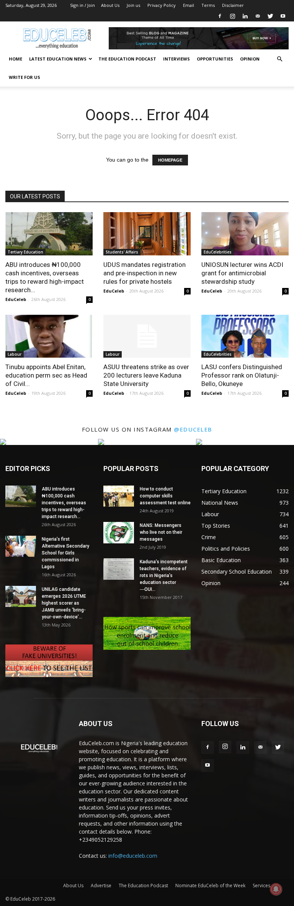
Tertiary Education (25, 252)
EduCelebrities (218, 252)
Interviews (176, 59)
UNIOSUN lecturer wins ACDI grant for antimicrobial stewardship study (242, 273)
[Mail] (257, 16)
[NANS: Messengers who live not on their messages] (118, 532)
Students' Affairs (122, 252)
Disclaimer (233, 5)
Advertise (101, 885)
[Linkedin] (245, 16)
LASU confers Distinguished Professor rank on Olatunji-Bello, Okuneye (241, 375)
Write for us (24, 77)
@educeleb (193, 429)
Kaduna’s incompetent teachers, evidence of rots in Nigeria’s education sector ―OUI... (164, 575)
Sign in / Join (82, 5)
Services (261, 885)
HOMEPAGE (170, 160)
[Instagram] (232, 16)
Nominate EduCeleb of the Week (210, 885)
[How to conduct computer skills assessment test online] (118, 496)
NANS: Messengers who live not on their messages (161, 532)
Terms (208, 5)
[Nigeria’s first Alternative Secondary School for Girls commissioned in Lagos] (20, 546)
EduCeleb (15, 299)
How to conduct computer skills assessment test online (165, 495)
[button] (279, 59)
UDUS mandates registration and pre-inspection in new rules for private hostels (144, 273)
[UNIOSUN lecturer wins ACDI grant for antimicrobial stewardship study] (245, 233)
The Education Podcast (127, 59)
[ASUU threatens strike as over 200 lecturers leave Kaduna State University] (147, 336)
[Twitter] (270, 16)
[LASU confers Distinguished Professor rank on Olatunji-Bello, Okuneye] (245, 336)
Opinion (250, 59)
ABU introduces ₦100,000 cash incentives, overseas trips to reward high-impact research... (64, 502)
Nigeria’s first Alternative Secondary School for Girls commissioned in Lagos (65, 552)
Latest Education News (58, 59)
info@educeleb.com (132, 855)
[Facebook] (219, 16)
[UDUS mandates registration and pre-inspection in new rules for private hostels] (147, 233)
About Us (110, 5)
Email (188, 5)
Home (15, 59)
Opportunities (215, 59)
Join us (133, 5)
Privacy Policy (161, 5)
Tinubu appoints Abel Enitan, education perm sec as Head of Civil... (46, 375)
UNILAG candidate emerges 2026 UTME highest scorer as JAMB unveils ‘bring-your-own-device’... (64, 603)
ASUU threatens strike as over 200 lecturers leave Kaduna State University (146, 375)
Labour (14, 354)
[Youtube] (283, 16)
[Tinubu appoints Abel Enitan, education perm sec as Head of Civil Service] (49, 336)
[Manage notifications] (276, 889)
